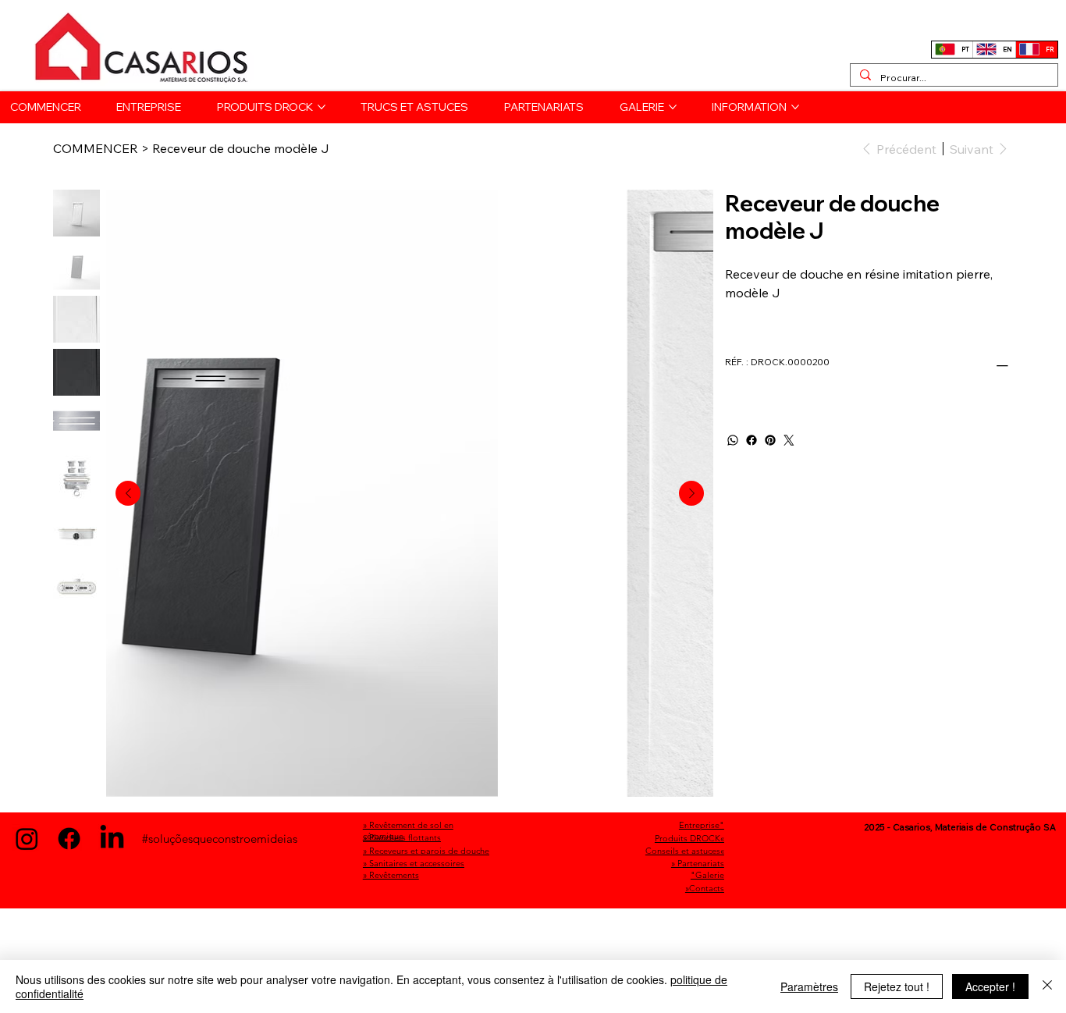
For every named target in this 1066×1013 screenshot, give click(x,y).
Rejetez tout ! (896, 986)
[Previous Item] (127, 493)
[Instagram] (26, 838)
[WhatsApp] (733, 440)
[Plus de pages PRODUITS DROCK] (321, 107)
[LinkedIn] (112, 838)
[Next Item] (691, 493)
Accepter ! (990, 986)
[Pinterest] (770, 440)
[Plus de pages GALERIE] (673, 107)
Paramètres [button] (809, 986)
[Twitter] (789, 440)
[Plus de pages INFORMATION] (795, 107)
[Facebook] (751, 440)
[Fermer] (1047, 986)
